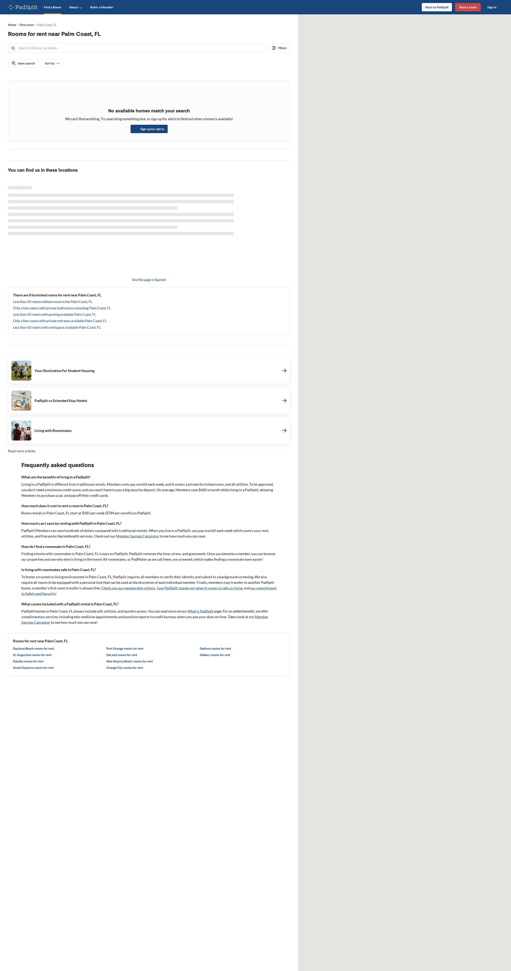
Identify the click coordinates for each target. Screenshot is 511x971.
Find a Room (52, 7)
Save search (26, 63)
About (73, 7)
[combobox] (141, 47)
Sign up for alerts (152, 129)
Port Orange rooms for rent (125, 648)
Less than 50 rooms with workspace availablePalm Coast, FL (57, 327)
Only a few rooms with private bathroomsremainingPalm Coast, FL (62, 308)
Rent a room (467, 7)
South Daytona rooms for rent (33, 667)
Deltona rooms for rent (215, 648)
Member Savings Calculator (137, 536)
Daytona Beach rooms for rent (33, 648)
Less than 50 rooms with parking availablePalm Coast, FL (54, 314)
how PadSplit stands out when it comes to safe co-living (200, 588)
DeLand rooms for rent (121, 655)
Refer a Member (102, 7)
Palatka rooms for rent (28, 661)
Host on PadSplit (437, 7)
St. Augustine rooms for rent (32, 655)
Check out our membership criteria (128, 588)
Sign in (491, 7)
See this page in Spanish (149, 280)
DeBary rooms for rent (215, 655)
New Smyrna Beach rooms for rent (129, 661)
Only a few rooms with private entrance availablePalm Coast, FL (60, 321)
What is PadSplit (200, 611)
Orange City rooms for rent (124, 667)
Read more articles (22, 451)
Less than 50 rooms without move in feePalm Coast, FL (52, 302)
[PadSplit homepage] (23, 7)
